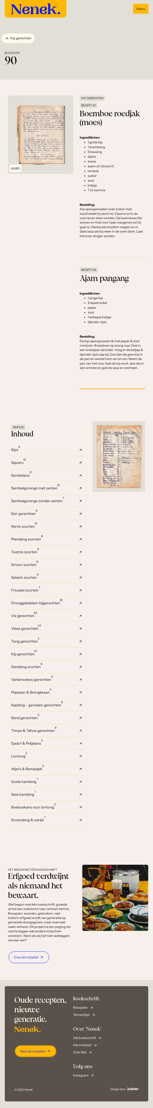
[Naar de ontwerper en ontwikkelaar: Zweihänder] (133, 1089)
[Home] (35, 8)
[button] (18, 38)
